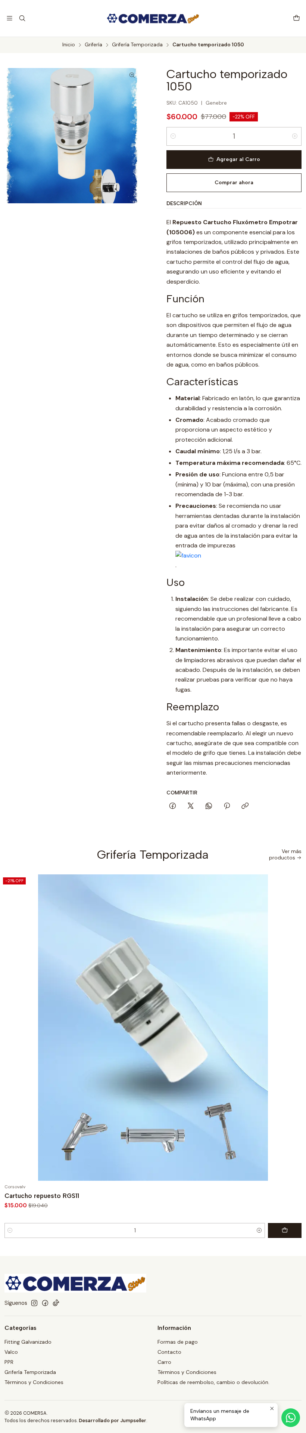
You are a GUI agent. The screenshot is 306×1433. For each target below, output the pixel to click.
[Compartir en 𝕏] (190, 806)
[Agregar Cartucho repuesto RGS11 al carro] (285, 1230)
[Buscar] (22, 18)
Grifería (93, 44)
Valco (11, 1352)
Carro (164, 1362)
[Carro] (296, 18)
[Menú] (9, 18)
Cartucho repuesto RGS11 (41, 1195)
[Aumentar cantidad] (294, 136)
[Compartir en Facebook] (172, 806)
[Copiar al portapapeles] (245, 806)
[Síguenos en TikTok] (56, 1303)
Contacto (169, 1352)
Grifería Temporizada (137, 44)
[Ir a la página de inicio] (152, 18)
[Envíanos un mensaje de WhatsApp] (290, 1417)
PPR (8, 1362)
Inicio (68, 44)
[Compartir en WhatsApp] (209, 806)
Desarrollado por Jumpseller (112, 1420)
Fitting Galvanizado (27, 1341)
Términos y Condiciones (33, 1382)
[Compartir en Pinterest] (227, 806)
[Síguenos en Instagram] (34, 1303)
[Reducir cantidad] (173, 136)
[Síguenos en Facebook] (45, 1303)
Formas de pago (177, 1341)
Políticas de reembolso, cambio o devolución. (213, 1382)
